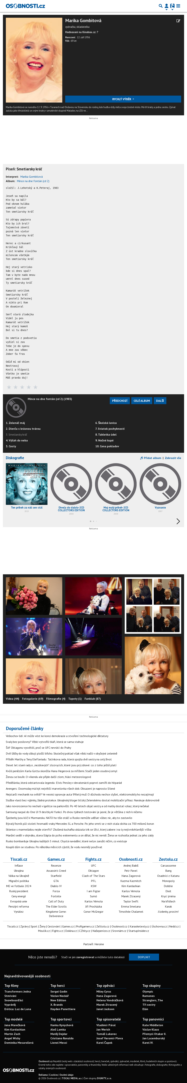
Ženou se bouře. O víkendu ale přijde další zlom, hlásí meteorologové (48, 777)
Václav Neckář (59, 996)
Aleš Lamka (58, 1029)
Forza (56, 891)
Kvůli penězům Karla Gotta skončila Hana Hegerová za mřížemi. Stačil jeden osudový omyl (61, 771)
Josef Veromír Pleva (109, 1038)
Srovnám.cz (119, 931)
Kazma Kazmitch (130, 881)
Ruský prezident (18, 891)
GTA (56, 881)
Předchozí (119, 400)
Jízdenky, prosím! (168, 911)
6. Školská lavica (106, 423)
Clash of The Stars (93, 876)
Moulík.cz (44, 931)
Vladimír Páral (106, 1025)
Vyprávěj (10, 1004)
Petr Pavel (130, 870)
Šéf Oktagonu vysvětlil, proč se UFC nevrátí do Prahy (38, 747)
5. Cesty (11, 446)
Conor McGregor (93, 911)
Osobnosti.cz (131, 859)
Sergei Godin (58, 991)
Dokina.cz (71, 931)
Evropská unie (18, 901)
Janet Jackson (105, 1009)
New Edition (58, 1000)
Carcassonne (168, 865)
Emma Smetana (131, 906)
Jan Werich (103, 1029)
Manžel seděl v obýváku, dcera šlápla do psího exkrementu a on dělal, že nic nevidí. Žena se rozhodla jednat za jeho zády (80, 835)
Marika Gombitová (83, 20)
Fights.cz (93, 859)
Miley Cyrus (103, 991)
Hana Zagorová (130, 876)
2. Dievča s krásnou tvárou (23, 428)
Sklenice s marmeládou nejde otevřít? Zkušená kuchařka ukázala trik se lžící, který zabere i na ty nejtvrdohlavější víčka (78, 829)
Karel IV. (147, 1042)
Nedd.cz (174, 926)
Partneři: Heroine (93, 944)
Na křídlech (168, 901)
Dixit (168, 891)
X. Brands (56, 1004)
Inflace (19, 865)
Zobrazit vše (173, 458)
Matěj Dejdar (58, 1034)
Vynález (19, 911)
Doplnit (144, 957)
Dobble (168, 886)
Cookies (53, 1074)
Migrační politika (19, 881)
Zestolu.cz (168, 859)
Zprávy (24, 926)
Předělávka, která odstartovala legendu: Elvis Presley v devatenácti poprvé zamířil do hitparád (64, 783)
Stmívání (10, 996)
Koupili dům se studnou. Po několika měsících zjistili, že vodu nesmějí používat (54, 847)
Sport (34, 926)
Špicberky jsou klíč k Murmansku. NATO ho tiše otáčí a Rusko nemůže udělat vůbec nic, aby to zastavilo (69, 818)
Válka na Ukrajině (18, 876)
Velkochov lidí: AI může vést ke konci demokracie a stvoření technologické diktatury (57, 736)
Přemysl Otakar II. (154, 1034)
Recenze (56, 865)
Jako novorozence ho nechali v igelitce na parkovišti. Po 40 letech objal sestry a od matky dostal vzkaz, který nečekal (77, 806)
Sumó (93, 896)
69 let (74, 40)
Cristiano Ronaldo (62, 1038)
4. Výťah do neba (17, 440)
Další (160, 400)
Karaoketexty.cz (140, 926)
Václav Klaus (150, 1029)
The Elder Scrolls (56, 906)
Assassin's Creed (56, 870)
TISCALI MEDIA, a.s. (72, 1078)
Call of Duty (56, 901)
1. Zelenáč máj (15, 423)
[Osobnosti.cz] (25, 5)
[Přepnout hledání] (161, 5)
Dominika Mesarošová (18, 1042)
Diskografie (15, 457)
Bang (168, 870)
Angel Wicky (12, 1038)
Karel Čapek (104, 1042)
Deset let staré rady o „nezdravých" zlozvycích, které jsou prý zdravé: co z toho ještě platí (61, 765)
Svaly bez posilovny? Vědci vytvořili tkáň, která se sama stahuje (45, 742)
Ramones (148, 996)
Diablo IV (56, 886)
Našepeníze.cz (101, 931)
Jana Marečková (14, 1025)
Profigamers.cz (85, 926)
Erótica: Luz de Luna (17, 1009)
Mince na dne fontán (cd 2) (33, 181)
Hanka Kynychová (61, 1025)
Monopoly (168, 881)
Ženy (42, 926)
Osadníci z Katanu (168, 876)
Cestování (53, 926)
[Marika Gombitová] (34, 60)
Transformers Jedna (17, 991)
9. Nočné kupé (104, 440)
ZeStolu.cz (102, 926)
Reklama (43, 1074)
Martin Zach (12, 1034)
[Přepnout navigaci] (166, 5)
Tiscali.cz (18, 859)
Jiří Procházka (93, 906)
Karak (168, 906)
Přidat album (152, 458)
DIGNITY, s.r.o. (104, 1078)
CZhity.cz (84, 931)
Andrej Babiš (130, 865)
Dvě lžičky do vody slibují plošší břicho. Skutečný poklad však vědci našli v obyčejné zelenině (61, 753)
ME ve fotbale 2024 (18, 886)
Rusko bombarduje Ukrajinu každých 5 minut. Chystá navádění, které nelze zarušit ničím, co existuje (66, 841)
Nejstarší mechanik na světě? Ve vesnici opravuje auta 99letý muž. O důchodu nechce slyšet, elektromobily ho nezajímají (80, 794)
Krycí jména (168, 896)
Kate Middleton (152, 1025)
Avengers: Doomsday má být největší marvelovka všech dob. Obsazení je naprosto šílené (60, 788)
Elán (145, 1009)
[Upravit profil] (178, 21)
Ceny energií (19, 896)
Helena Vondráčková (109, 1000)
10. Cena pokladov (107, 446)
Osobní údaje (66, 1074)
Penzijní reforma (18, 906)
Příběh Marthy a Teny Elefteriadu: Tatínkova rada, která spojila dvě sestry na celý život (59, 759)
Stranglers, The (152, 1000)
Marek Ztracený (130, 896)
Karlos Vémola (94, 901)
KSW (93, 886)
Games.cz (56, 859)
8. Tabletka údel (106, 434)
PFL (93, 881)
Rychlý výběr (122, 99)
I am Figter (93, 891)
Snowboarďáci (13, 1000)
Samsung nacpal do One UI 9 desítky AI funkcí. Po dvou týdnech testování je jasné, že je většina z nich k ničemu (74, 812)
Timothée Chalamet (131, 911)
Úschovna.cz (159, 926)
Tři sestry (148, 1004)
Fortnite (56, 896)
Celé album (142, 400)
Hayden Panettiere (62, 1009)
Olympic (147, 991)
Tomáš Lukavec (106, 1034)
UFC (93, 865)
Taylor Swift (130, 901)
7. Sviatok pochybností (110, 428)
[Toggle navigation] (178, 5)
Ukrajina (19, 870)
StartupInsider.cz (139, 931)
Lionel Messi (58, 1042)
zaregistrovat (85, 957)
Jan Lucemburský (153, 1038)
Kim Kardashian (130, 886)
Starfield (56, 876)
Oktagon (93, 870)
